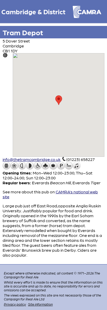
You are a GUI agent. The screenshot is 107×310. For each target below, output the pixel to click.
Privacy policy (15, 304)
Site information (40, 304)
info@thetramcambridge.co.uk (32, 159)
